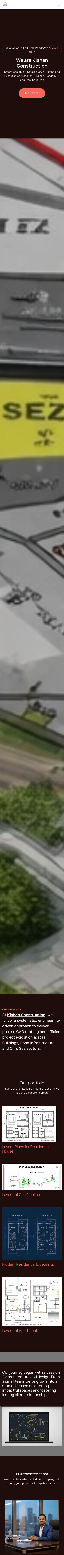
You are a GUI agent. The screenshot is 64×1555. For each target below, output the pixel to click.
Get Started (32, 93)
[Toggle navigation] (59, 4)
